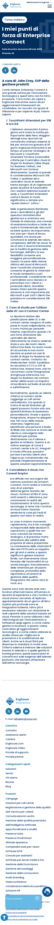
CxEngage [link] (12, 798)
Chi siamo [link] (12, 777)
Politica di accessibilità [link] (16, 912)
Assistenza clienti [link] (16, 734)
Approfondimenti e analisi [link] (21, 829)
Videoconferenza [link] (16, 882)
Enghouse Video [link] (15, 748)
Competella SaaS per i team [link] (22, 846)
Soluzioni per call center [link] (20, 803)
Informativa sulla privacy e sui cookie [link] (22, 909)
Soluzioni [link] (11, 769)
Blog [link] (8, 786)
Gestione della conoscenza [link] (22, 873)
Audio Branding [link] (15, 877)
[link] (4, 917)
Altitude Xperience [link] (17, 842)
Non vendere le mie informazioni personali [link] (25, 916)
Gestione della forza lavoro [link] (22, 864)
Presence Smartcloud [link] (18, 838)
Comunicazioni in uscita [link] (20, 816)
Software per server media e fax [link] (25, 860)
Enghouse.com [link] (15, 743)
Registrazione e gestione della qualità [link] (28, 807)
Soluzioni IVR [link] (13, 890)
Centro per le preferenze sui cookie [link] (21, 919)
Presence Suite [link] (14, 833)
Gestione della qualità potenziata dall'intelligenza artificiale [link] (26, 823)
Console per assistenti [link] (19, 855)
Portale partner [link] (15, 756)
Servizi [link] (9, 773)
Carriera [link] (10, 739)
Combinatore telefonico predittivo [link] (26, 886)
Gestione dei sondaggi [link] (19, 868)
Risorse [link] (10, 782)
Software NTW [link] (14, 851)
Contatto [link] (11, 730)
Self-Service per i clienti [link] (19, 811)
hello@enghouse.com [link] (25, 719)
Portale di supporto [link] (17, 752)
